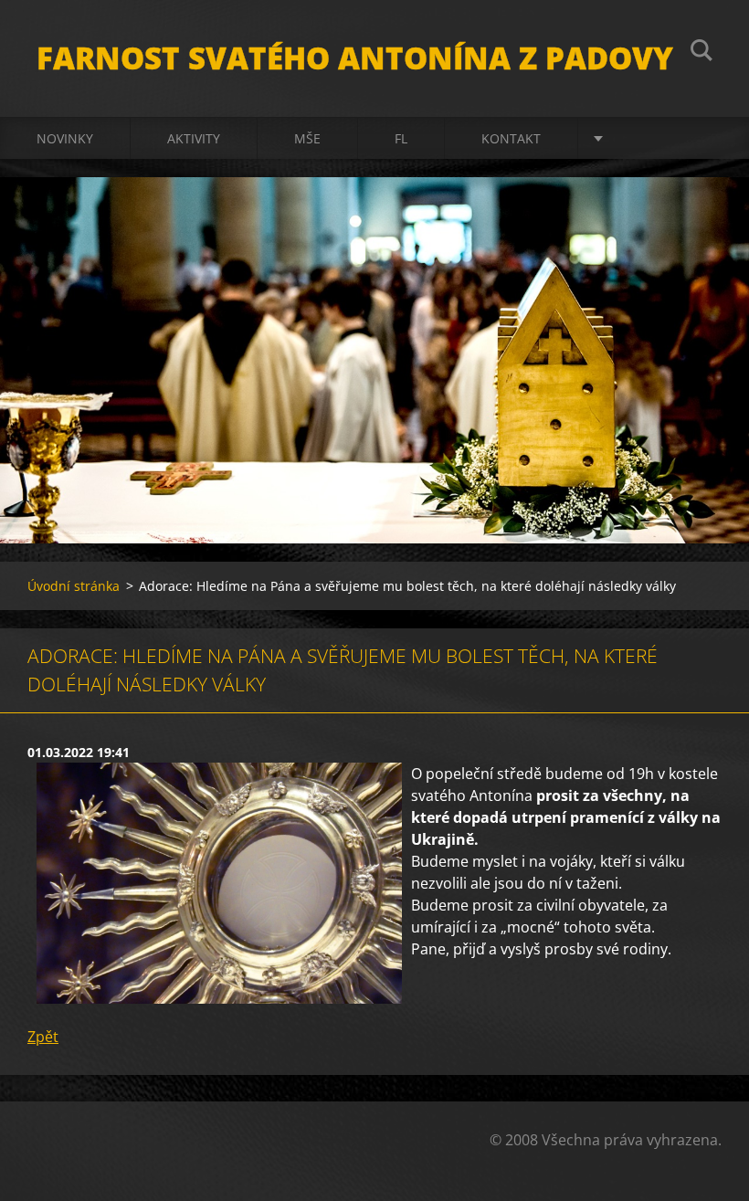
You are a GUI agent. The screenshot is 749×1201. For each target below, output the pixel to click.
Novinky (65, 138)
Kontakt (511, 138)
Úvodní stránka (73, 586)
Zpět (42, 1037)
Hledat (701, 53)
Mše (307, 138)
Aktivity (193, 138)
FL (401, 138)
